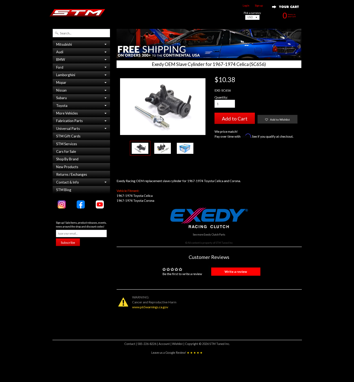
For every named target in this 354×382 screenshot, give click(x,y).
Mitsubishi (64, 44)
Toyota (61, 105)
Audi (59, 52)
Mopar (61, 82)
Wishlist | (178, 344)
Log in (246, 5)
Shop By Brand (67, 159)
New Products (67, 167)
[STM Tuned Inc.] (77, 13)
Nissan (61, 90)
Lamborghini (65, 75)
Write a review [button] (236, 271)
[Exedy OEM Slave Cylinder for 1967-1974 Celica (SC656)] (140, 148)
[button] (277, 119)
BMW (60, 59)
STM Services (66, 144)
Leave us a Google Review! (177, 352)
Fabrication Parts (69, 121)
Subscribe (68, 242)
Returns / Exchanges (71, 174)
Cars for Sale (66, 151)
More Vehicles (67, 113)
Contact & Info (67, 182)
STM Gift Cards (68, 136)
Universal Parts (68, 128)
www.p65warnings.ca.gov (150, 307)
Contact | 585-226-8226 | (141, 344)
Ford (59, 67)
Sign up (259, 5)
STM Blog (63, 190)
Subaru (61, 98)
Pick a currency (252, 13)
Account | (165, 344)
